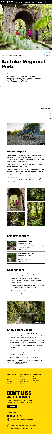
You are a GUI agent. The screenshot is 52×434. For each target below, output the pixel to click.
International (30, 419)
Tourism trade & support (37, 377)
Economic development (36, 383)
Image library (23, 386)
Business (9, 381)
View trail (21, 249)
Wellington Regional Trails (14, 55)
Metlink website (16, 292)
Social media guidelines (16, 428)
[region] (26, 102)
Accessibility (33, 425)
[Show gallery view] (16, 199)
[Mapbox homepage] (3, 86)
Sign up (12, 406)
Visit (3, 55)
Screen (9, 383)
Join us (22, 383)
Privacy (12, 425)
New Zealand (13, 419)
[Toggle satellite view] (50, 118)
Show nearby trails (46, 108)
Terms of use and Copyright (22, 425)
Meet (8, 379)
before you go (18, 362)
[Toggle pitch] (50, 116)
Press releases (24, 381)
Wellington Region (21, 419)
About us (22, 379)
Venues (9, 386)
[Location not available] (50, 113)
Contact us (23, 377)
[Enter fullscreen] (50, 111)
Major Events (36, 380)
